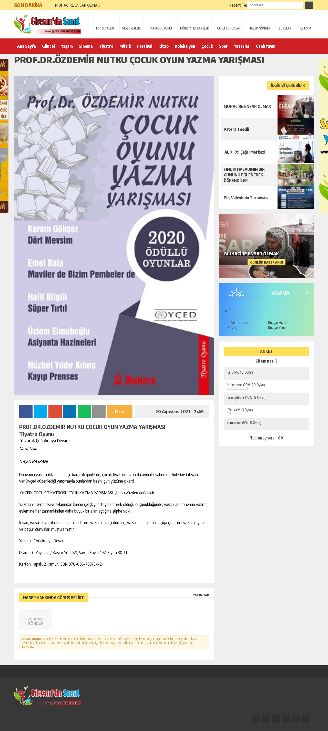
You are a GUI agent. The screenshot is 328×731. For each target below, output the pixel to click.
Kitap (163, 46)
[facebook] (256, 719)
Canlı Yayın (265, 46)
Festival (144, 46)
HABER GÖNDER (259, 28)
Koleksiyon (185, 46)
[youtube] (306, 719)
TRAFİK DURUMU (160, 28)
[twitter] (276, 719)
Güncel (48, 46)
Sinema (86, 46)
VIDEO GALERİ (131, 28)
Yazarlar (242, 46)
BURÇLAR (285, 28)
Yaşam (67, 46)
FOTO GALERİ (105, 28)
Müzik (125, 46)
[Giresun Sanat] (47, 24)
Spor (223, 46)
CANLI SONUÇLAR (229, 28)
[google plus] (286, 719)
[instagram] (266, 719)
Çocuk (207, 46)
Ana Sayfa (26, 46)
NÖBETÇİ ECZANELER (194, 28)
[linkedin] (296, 719)
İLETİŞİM (305, 28)
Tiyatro (106, 46)
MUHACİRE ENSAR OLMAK (78, 5)
